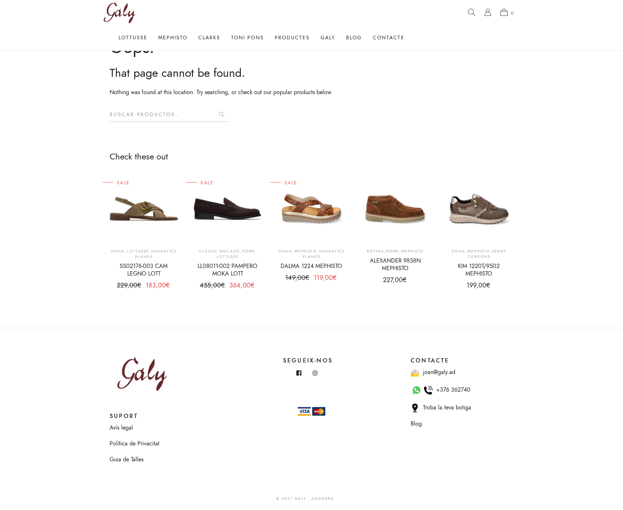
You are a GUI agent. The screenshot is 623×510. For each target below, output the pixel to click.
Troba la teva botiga (445, 408)
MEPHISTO (172, 37)
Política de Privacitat (134, 444)
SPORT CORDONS (487, 254)
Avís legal (121, 428)
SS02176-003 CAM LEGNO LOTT (144, 270)
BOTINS (375, 251)
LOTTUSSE (133, 37)
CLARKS (209, 37)
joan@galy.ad (437, 372)
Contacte (389, 37)
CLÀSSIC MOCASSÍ (219, 251)
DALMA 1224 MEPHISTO (311, 266)
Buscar (221, 115)
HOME (248, 251)
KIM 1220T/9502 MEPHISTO (479, 270)
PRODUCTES (292, 37)
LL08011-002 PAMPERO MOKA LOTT (227, 270)
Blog (354, 37)
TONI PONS (247, 37)
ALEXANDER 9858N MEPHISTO (395, 264)
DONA (118, 251)
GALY (328, 37)
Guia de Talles (126, 459)
